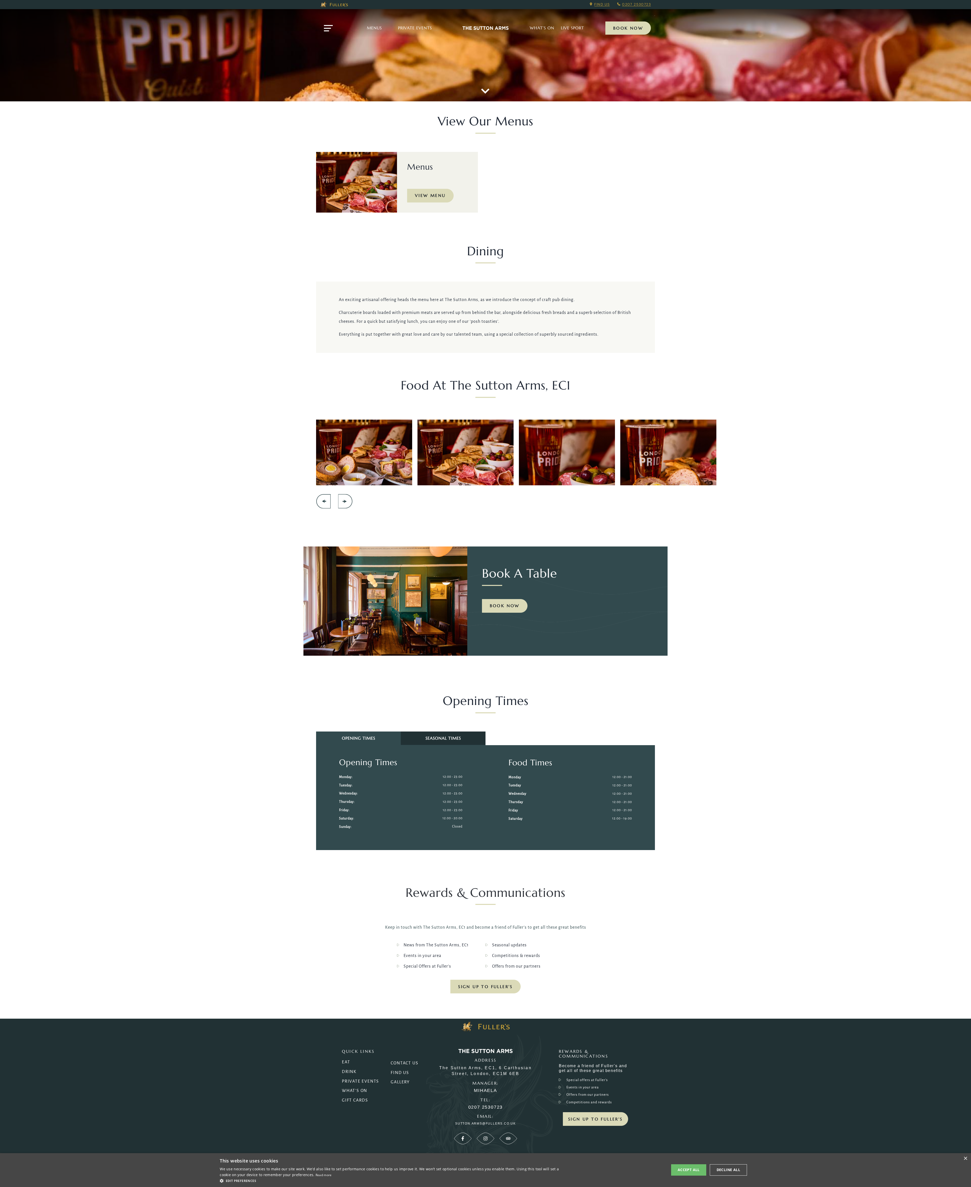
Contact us (404, 1063)
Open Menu (328, 28)
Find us (602, 4)
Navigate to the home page (485, 28)
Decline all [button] (728, 1169)
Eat (346, 1062)
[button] (391, 1180)
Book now (505, 605)
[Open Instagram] (485, 1138)
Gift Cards (355, 1100)
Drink (349, 1071)
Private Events (415, 27)
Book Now (628, 28)
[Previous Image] (323, 501)
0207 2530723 (636, 4)
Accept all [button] (689, 1169)
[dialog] (485, 1170)
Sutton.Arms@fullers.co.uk (485, 1123)
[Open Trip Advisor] (508, 1138)
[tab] (358, 738)
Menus (374, 27)
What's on (542, 27)
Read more (324, 1175)
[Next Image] (345, 501)
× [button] (965, 1158)
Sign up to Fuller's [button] (595, 1119)
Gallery (400, 1082)
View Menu (430, 195)
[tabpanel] (401, 797)
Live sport (572, 27)
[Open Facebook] (463, 1138)
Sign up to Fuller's (485, 986)
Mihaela (485, 1090)
